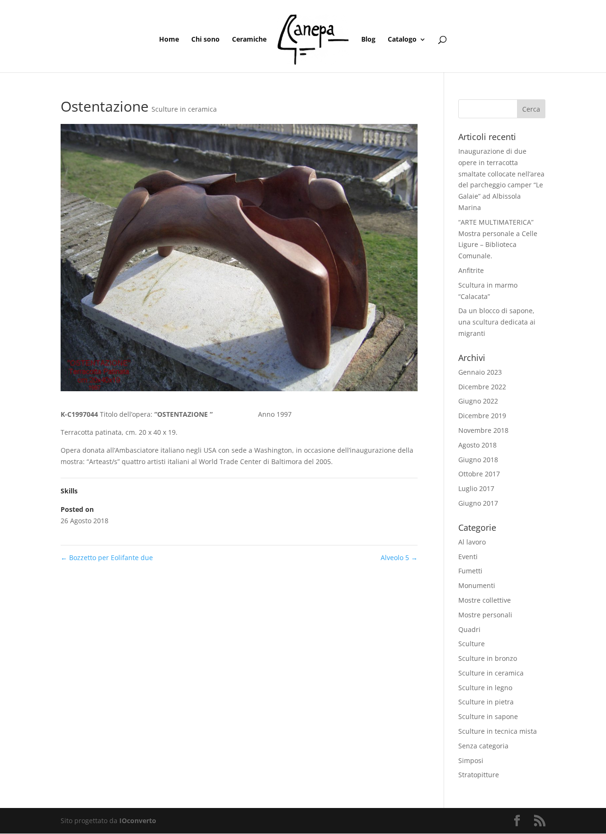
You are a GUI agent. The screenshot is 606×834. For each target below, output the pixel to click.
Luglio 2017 (476, 488)
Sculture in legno (485, 687)
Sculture (471, 643)
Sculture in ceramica (184, 109)
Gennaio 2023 (480, 372)
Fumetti (470, 570)
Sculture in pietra (486, 701)
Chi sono (205, 40)
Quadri (469, 629)
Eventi (468, 556)
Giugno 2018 (478, 459)
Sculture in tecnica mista (497, 731)
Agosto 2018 (477, 444)
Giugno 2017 (478, 503)
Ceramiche (249, 40)
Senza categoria (483, 745)
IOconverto (137, 820)
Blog (368, 40)
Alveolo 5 (399, 557)
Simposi (470, 760)
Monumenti (476, 585)
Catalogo (402, 40)
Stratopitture (478, 774)
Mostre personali (485, 614)
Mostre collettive (484, 600)
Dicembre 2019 (482, 415)
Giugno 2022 (478, 400)
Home (169, 40)
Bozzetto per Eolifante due (107, 557)
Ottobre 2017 (479, 473)
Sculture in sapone (488, 716)
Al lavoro (472, 541)
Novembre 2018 (483, 430)
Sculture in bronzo (487, 658)
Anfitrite (471, 270)
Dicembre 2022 (482, 386)
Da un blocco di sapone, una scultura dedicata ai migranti (496, 322)
